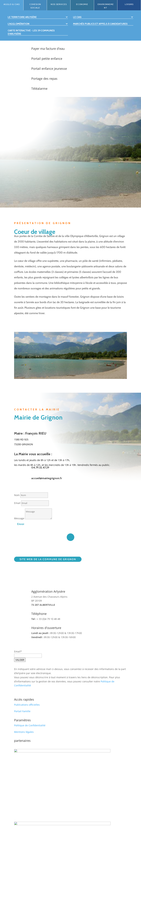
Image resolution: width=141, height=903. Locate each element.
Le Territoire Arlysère (22, 17)
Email (17, 503)
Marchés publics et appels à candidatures (100, 23)
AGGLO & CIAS (12, 4)
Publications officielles (27, 704)
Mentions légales (24, 732)
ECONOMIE (82, 4)
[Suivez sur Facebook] (70, 537)
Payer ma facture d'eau (48, 49)
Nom (17, 495)
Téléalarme (39, 88)
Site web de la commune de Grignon (48, 559)
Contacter (26, 205)
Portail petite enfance (46, 58)
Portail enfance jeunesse (49, 68)
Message (19, 518)
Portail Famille (22, 711)
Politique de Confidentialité (29, 725)
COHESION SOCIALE (35, 6)
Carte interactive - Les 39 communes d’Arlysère (31, 32)
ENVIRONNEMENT (106, 6)
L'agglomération (18, 23)
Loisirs (129, 4)
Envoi (20, 524)
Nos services (59, 4)
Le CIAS (77, 17)
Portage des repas (44, 78)
